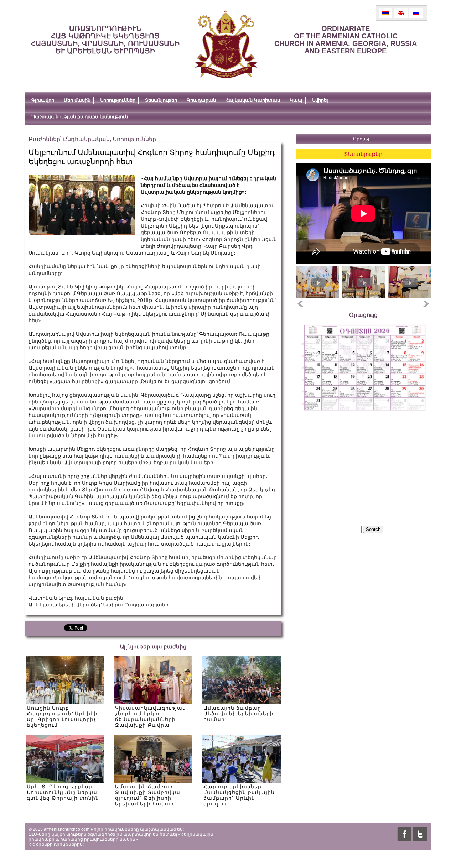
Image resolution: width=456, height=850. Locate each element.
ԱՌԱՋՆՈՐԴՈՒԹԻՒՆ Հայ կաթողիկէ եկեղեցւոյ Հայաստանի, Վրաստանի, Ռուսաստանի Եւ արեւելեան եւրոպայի (105, 40)
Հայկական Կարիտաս (253, 100)
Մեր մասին (77, 100)
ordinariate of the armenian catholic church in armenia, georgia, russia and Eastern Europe (345, 40)
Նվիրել (320, 100)
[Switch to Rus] (416, 13)
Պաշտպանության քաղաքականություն (79, 116)
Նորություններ (117, 100)
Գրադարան (201, 100)
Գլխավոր (42, 100)
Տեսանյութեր (161, 100)
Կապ (296, 100)
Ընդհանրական (86, 139)
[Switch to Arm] (385, 13)
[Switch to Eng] (401, 13)
